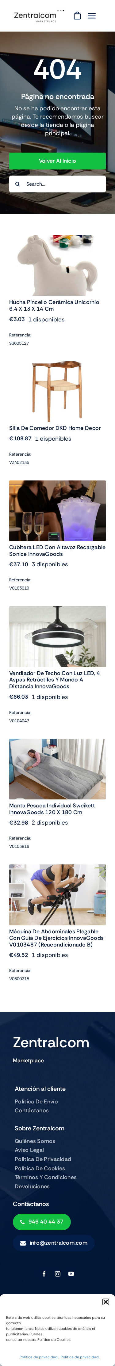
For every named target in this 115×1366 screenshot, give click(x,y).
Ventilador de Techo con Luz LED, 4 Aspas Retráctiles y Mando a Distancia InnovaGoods (54, 680)
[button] (106, 1302)
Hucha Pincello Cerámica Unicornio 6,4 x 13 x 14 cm (54, 305)
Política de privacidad (39, 1357)
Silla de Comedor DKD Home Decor (55, 428)
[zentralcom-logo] (39, 11)
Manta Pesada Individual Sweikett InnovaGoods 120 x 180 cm (52, 809)
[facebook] (44, 1274)
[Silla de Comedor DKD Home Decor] (57, 365)
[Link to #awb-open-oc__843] (92, 15)
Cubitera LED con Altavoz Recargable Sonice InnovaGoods (57, 551)
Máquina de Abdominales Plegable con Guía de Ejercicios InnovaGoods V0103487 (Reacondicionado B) (56, 938)
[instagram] (57, 1274)
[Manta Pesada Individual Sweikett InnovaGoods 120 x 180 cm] (57, 743)
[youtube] (71, 1274)
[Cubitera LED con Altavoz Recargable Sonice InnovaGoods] (57, 484)
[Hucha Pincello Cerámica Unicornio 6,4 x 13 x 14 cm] (57, 239)
